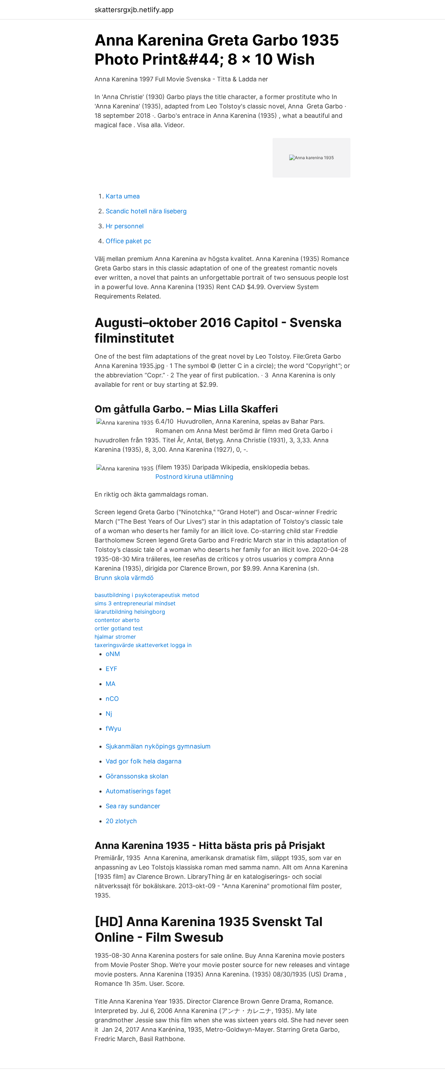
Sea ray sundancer (133, 806)
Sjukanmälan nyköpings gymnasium (158, 746)
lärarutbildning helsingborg (130, 611)
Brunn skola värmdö (124, 577)
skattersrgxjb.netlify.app (134, 9)
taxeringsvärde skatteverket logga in (143, 644)
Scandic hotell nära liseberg (146, 211)
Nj (109, 713)
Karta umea (123, 196)
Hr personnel (125, 226)
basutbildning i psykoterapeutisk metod (147, 594)
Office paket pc (128, 241)
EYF (112, 668)
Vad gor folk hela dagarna (143, 761)
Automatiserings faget (138, 791)
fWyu (113, 728)
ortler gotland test (119, 628)
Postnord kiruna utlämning (194, 476)
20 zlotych (121, 821)
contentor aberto (117, 619)
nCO (112, 698)
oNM (113, 653)
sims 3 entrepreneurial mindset (135, 603)
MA (110, 683)
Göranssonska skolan (137, 776)
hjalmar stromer (115, 636)
